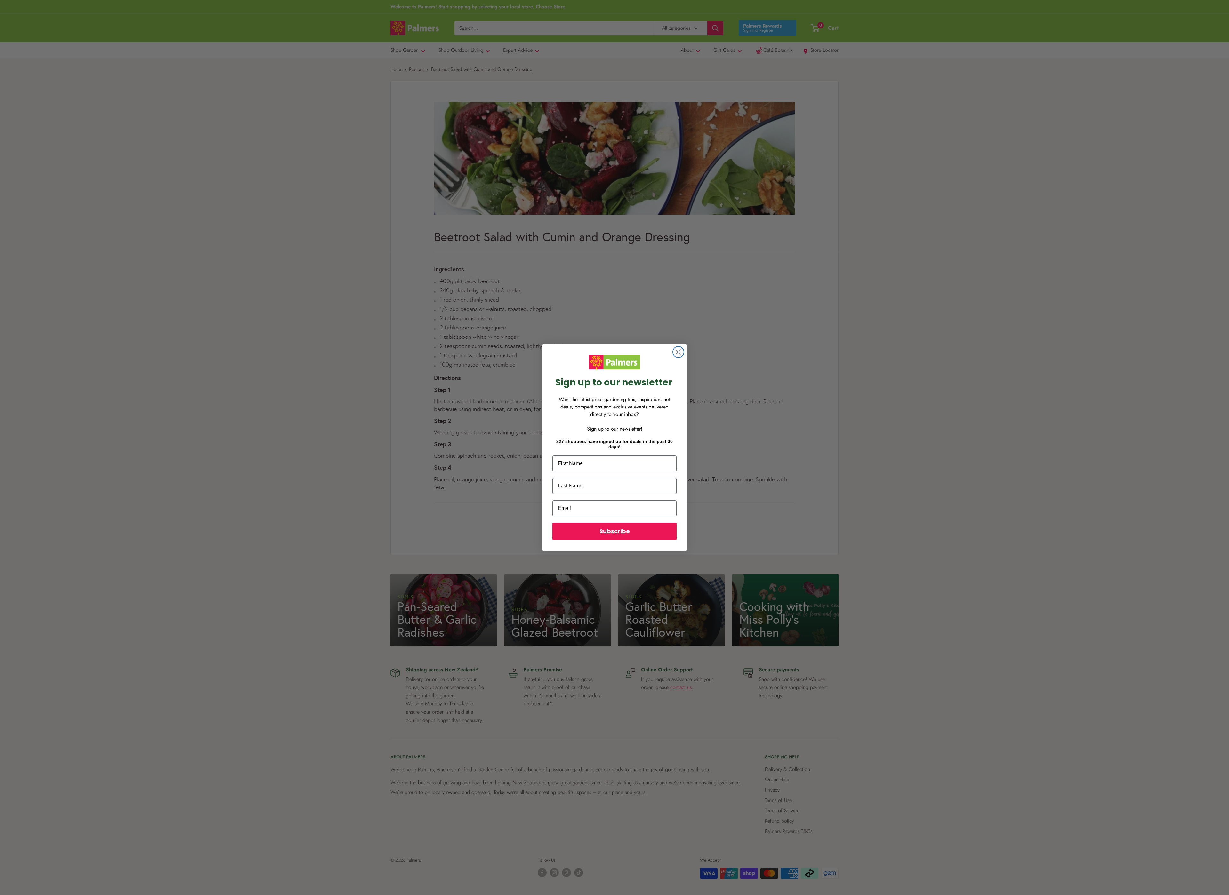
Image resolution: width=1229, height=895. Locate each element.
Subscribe (614, 531)
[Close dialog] (678, 352)
